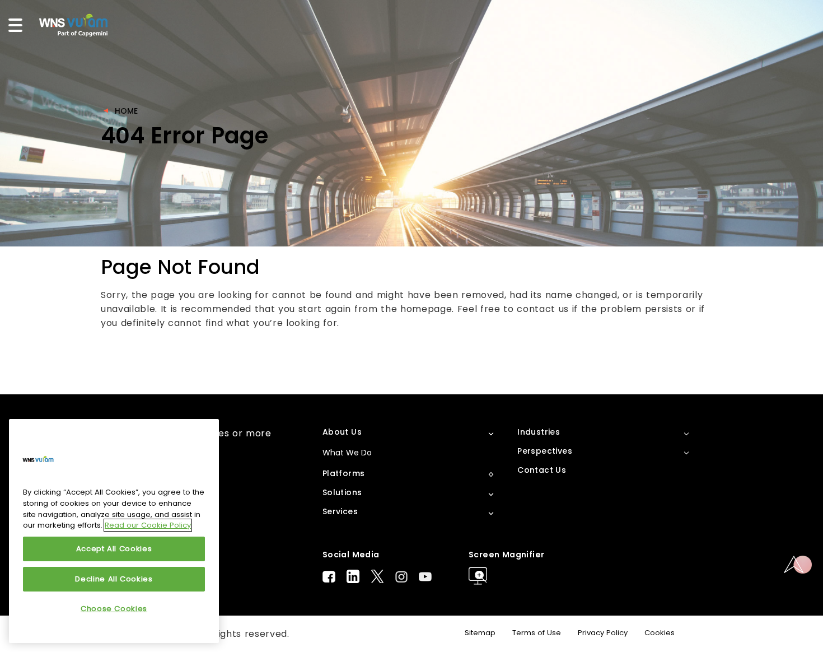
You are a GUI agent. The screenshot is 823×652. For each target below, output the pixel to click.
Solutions (342, 492)
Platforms (343, 473)
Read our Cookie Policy (148, 525)
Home (126, 111)
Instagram (401, 577)
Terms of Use (536, 632)
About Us (342, 432)
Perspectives (544, 451)
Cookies (659, 632)
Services (340, 511)
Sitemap (480, 632)
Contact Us (541, 470)
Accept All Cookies (114, 548)
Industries (538, 432)
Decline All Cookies (113, 579)
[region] (114, 531)
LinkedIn (353, 576)
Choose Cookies (114, 608)
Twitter (377, 576)
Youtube (425, 576)
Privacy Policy (603, 632)
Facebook (328, 576)
